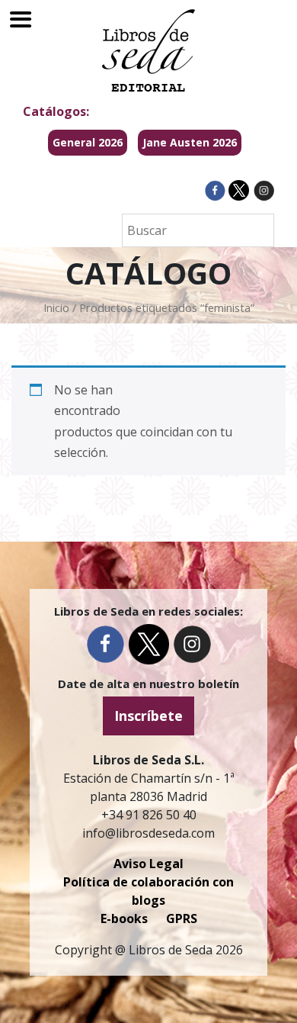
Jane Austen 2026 (189, 142)
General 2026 (88, 142)
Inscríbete (148, 715)
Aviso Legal (148, 863)
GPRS (181, 918)
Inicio (56, 307)
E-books (124, 918)
